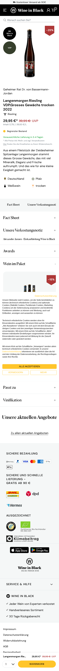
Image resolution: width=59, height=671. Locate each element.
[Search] (5, 20)
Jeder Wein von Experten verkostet (32, 604)
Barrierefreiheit (12, 652)
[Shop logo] (27, 10)
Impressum (9, 629)
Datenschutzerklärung (15, 634)
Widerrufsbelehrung (14, 640)
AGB (5, 646)
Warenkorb (37, 664)
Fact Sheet (13, 204)
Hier (5, 144)
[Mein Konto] (48, 10)
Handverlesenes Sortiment (26, 610)
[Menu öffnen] (5, 10)
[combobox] (29, 20)
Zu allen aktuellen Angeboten (29, 433)
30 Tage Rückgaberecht (24, 616)
